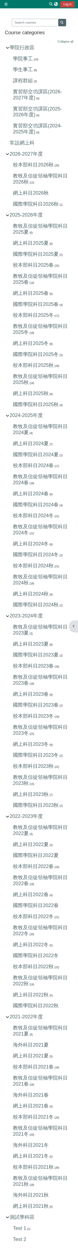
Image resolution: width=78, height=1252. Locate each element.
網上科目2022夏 (31, 844)
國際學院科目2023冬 (36, 755)
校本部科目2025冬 (33, 315)
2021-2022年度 (26, 1016)
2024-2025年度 (26, 415)
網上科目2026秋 (31, 193)
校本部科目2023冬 (33, 716)
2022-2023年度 (26, 816)
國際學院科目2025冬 (36, 354)
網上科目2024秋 (31, 594)
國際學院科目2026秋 (36, 204)
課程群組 (23, 80)
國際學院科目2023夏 (36, 655)
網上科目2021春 (31, 1106)
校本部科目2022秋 (33, 966)
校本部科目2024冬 (33, 515)
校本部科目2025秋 (33, 365)
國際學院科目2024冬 (36, 554)
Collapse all (65, 41)
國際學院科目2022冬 (36, 955)
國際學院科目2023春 (36, 705)
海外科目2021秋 (31, 1195)
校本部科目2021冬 (33, 1117)
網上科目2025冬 (31, 343)
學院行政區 (22, 47)
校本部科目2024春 (33, 465)
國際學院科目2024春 (36, 504)
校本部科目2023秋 (33, 766)
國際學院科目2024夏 (36, 454)
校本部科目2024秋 (33, 565)
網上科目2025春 (31, 293)
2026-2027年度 (26, 154)
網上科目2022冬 (31, 944)
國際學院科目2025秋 (36, 404)
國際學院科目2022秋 (36, 1005)
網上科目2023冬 (31, 744)
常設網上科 (22, 143)
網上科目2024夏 (31, 443)
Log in (67, 4)
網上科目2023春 (31, 694)
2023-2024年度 (26, 615)
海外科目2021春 (31, 1095)
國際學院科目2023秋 (36, 805)
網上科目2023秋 (31, 794)
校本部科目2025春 (33, 265)
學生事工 (23, 69)
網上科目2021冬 (31, 1156)
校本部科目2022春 (33, 866)
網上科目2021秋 (31, 1206)
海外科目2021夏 (31, 1045)
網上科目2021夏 (31, 1055)
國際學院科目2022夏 (36, 855)
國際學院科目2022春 (36, 905)
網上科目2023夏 (31, 644)
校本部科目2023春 (33, 666)
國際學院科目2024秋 (36, 604)
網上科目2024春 (31, 493)
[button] (55, 4)
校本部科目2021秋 (33, 1167)
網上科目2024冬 (31, 543)
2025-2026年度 (26, 215)
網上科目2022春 (31, 894)
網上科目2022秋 (31, 994)
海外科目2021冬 (31, 1145)
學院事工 (23, 58)
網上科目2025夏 (31, 243)
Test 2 (19, 1239)
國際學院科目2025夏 (36, 254)
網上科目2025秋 (31, 393)
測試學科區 (22, 1217)
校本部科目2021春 (33, 1067)
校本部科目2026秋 (33, 164)
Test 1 (19, 1228)
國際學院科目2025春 (36, 304)
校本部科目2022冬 (33, 916)
